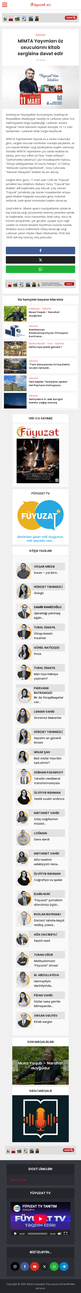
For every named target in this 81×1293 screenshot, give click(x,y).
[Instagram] (15, 1266)
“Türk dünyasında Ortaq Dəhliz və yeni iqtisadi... (49, 366)
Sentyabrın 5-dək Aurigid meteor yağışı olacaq (46, 400)
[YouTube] (34, 1266)
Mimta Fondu (19, 1180)
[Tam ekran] (65, 1233)
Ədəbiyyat (34, 308)
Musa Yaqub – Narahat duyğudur (44, 313)
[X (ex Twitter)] (44, 1266)
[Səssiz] (59, 1233)
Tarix (50, 343)
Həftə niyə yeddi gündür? (45, 347)
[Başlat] (15, 1233)
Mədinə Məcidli (37, 343)
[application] (40, 1219)
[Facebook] (24, 1266)
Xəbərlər (41, 35)
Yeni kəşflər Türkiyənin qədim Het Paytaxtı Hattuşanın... (48, 383)
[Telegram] (64, 1266)
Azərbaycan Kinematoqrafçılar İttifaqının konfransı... (48, 333)
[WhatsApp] (54, 1266)
